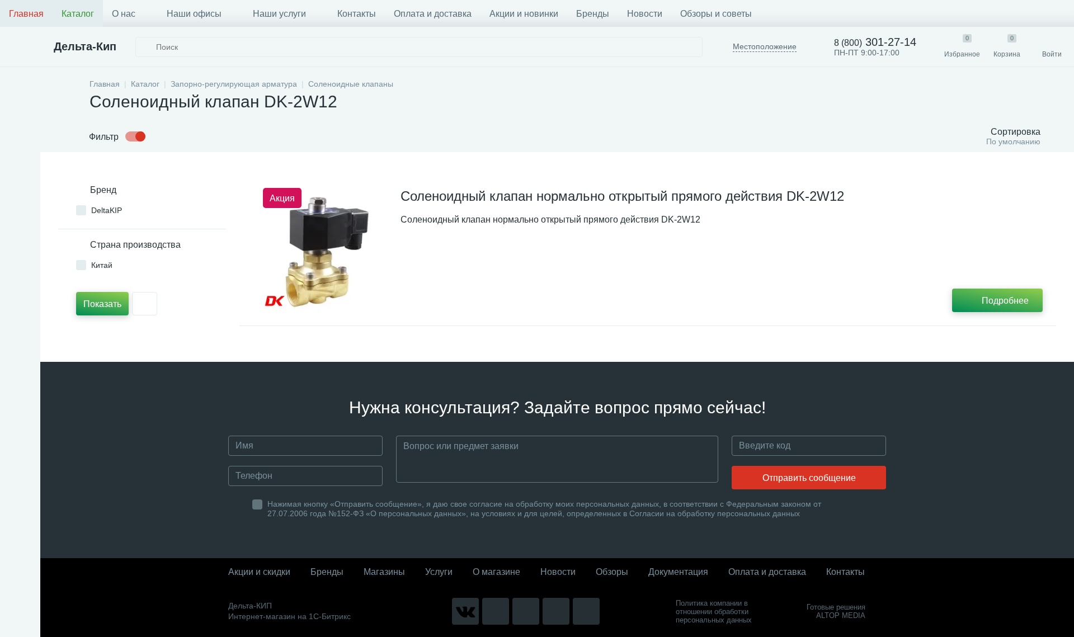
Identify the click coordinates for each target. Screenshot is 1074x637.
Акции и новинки (523, 13)
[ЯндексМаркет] (525, 611)
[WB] (556, 611)
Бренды (592, 13)
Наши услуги (279, 13)
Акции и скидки (259, 572)
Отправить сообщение (809, 478)
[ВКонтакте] (465, 611)
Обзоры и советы (716, 13)
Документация (678, 572)
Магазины (384, 572)
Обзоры (612, 572)
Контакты (356, 13)
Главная (26, 13)
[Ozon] (586, 611)
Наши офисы (194, 13)
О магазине (496, 572)
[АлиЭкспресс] (495, 611)
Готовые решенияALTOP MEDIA (836, 611)
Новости (644, 13)
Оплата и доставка (433, 13)
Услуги (439, 572)
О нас (123, 13)
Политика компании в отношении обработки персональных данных (714, 611)
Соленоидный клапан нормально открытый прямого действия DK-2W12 (622, 196)
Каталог (78, 13)
